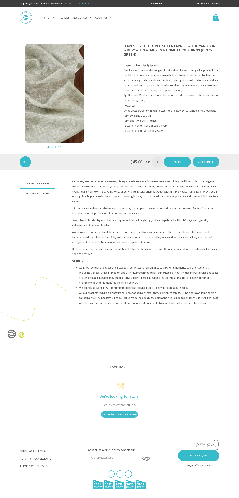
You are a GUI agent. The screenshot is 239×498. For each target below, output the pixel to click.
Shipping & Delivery (33, 451)
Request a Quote (198, 455)
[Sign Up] (146, 458)
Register (214, 3)
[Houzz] (128, 474)
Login (204, 3)
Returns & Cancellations (37, 458)
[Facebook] (111, 474)
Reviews (64, 17)
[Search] (187, 3)
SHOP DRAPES (82, 3)
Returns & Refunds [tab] (37, 193)
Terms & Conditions (33, 466)
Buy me (177, 161)
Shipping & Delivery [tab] (37, 183)
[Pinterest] (119, 474)
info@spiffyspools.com (198, 465)
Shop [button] (47, 17)
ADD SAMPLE (206, 161)
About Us (101, 17)
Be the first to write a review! (119, 414)
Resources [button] (80, 17)
